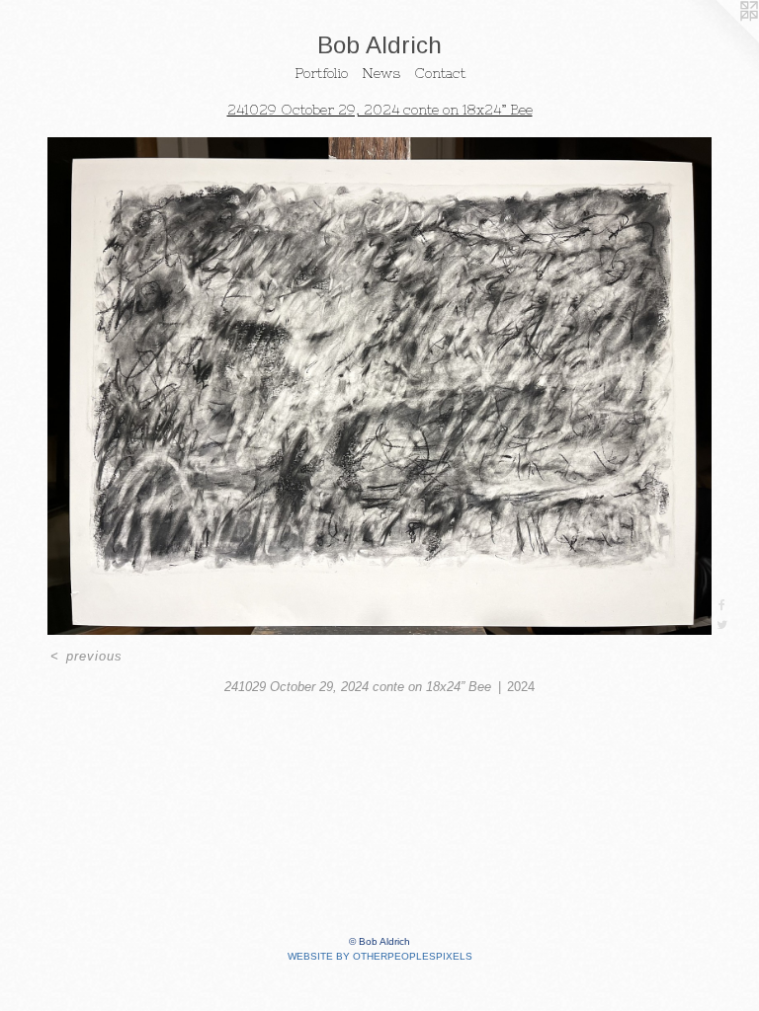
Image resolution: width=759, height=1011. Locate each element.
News (381, 73)
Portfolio (321, 73)
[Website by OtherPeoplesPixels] (719, 39)
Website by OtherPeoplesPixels (380, 956)
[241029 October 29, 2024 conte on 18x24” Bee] (379, 386)
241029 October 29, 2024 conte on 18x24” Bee (380, 109)
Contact (439, 73)
